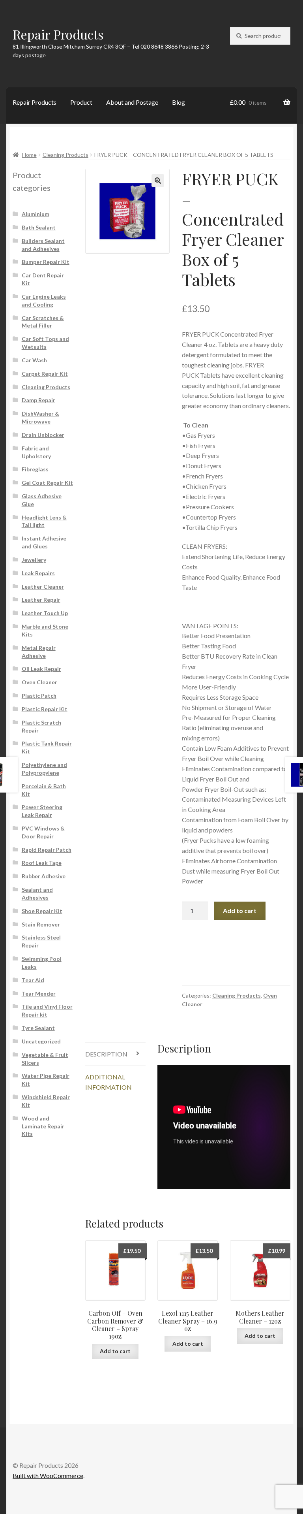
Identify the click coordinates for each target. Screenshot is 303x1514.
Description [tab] (106, 1054)
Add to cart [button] (115, 1351)
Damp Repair (38, 400)
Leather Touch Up (45, 613)
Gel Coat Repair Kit (47, 482)
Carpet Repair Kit (45, 373)
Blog (178, 102)
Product (81, 102)
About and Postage (132, 102)
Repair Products (58, 34)
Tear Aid (33, 980)
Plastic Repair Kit (44, 709)
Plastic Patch (39, 695)
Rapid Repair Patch (46, 849)
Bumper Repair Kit (45, 261)
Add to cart (239, 910)
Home (29, 154)
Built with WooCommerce (48, 1475)
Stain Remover (41, 924)
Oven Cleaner (39, 682)
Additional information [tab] (108, 1082)
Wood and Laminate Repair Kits (43, 1126)
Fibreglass (35, 469)
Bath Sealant (39, 227)
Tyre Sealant (38, 1027)
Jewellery (34, 559)
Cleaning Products (65, 154)
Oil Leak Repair (41, 668)
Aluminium (35, 214)
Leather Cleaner (43, 586)
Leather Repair (41, 599)
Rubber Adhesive (43, 876)
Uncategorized (41, 1041)
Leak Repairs (38, 573)
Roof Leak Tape (42, 862)
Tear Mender (39, 993)
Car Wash (34, 360)
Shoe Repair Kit (42, 911)
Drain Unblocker (43, 434)
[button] (158, 180)
